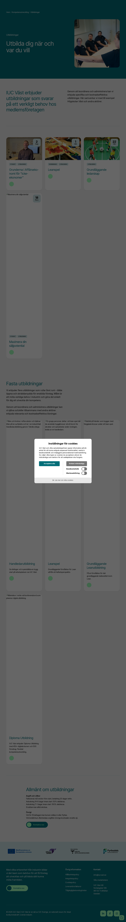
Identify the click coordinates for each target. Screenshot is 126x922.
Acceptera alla (49, 463)
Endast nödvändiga (76, 463)
